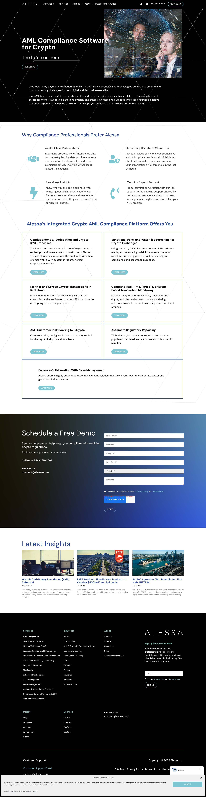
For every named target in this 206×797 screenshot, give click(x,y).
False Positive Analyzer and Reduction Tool (41, 655)
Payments (68, 679)
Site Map (120, 769)
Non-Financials (70, 684)
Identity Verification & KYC (34, 646)
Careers (107, 641)
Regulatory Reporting (32, 665)
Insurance (68, 675)
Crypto (67, 670)
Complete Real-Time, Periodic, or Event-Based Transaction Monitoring (139, 288)
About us (108, 636)
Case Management (31, 679)
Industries (63, 4)
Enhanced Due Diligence (33, 675)
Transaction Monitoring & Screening (38, 660)
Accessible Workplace (114, 655)
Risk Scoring (28, 670)
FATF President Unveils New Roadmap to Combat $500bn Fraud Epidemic (101, 581)
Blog (25, 717)
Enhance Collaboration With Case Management (71, 370)
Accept (187, 784)
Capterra (68, 732)
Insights (76, 4)
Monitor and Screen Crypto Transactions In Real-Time (60, 288)
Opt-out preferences (11, 791)
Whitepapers (28, 732)
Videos (26, 736)
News (106, 651)
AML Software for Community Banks (79, 646)
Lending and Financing (73, 655)
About (87, 4)
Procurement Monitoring (33, 698)
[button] (201, 778)
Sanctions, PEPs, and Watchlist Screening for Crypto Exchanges (142, 241)
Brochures (27, 722)
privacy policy (142, 491)
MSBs (66, 660)
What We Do (48, 4)
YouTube (67, 727)
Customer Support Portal (37, 768)
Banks (66, 636)
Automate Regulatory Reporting (133, 330)
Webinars (27, 727)
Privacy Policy (135, 769)
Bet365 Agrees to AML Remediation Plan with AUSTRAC (157, 581)
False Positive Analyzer (105, 4)
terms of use (158, 491)
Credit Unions (70, 641)
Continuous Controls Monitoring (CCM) (40, 694)
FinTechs (67, 665)
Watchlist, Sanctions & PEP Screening (39, 651)
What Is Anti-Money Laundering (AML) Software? (46, 581)
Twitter (67, 717)
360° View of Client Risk (33, 641)
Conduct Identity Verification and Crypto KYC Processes (59, 241)
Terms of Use (152, 769)
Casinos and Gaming (73, 651)
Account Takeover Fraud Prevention (38, 689)
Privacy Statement (25, 791)
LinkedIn (67, 722)
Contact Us (109, 646)
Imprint (35, 791)
